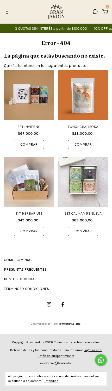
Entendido (51, 381)
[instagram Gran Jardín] (49, 304)
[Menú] (8, 12)
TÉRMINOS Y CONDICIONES (26, 289)
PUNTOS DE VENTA (19, 279)
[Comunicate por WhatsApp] (101, 360)
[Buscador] (95, 12)
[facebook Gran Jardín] (62, 304)
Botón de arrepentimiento (56, 356)
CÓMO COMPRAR (18, 260)
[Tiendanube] (56, 363)
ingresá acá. (93, 350)
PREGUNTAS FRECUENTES (25, 269)
